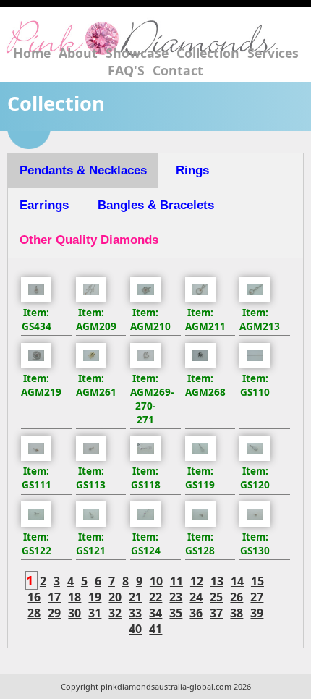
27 (256, 597)
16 (34, 597)
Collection (207, 53)
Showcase (137, 53)
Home (32, 53)
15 (257, 581)
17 (54, 597)
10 (156, 581)
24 (196, 597)
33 (135, 613)
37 (216, 613)
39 (256, 613)
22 (155, 597)
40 (135, 629)
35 (175, 613)
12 (196, 581)
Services (273, 53)
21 (135, 597)
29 (54, 613)
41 (155, 629)
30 (74, 613)
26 (236, 597)
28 (34, 613)
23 (175, 597)
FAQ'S (126, 70)
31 (94, 613)
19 (94, 597)
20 (115, 597)
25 (216, 597)
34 (155, 613)
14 (237, 581)
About (78, 53)
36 (196, 613)
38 (236, 613)
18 (74, 597)
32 (115, 613)
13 (216, 581)
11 (176, 581)
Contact (178, 70)
